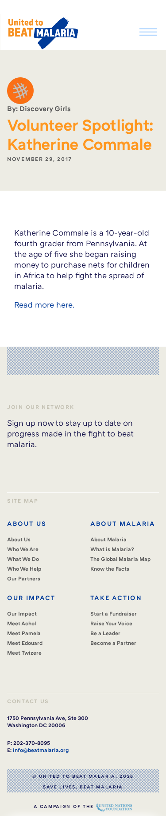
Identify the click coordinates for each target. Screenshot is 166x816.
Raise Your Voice (111, 623)
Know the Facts (109, 568)
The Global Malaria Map (120, 559)
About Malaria (108, 539)
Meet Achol (21, 623)
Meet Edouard (24, 643)
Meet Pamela (24, 633)
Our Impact (22, 613)
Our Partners (23, 578)
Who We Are (23, 549)
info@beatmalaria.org (41, 750)
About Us (19, 539)
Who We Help (24, 568)
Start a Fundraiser (113, 613)
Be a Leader (105, 633)
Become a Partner (113, 643)
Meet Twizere (24, 652)
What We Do (23, 559)
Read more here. (44, 304)
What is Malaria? (112, 549)
